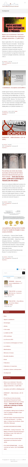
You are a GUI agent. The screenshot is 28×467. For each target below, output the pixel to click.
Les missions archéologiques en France (13, 342)
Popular (8, 277)
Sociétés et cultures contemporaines (12, 369)
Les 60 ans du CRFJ (8, 339)
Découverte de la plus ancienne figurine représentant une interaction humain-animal (13, 440)
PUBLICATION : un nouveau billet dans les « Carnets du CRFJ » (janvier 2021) (13, 293)
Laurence (5, 61)
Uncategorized (8, 63)
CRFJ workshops (8, 336)
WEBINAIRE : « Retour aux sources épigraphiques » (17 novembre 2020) (13, 283)
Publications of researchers (10, 366)
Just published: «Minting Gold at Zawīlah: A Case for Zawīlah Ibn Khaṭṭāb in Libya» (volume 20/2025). (13, 230)
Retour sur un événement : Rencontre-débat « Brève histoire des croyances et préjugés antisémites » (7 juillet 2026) (13, 36)
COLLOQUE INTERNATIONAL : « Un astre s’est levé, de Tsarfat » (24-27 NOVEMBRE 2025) (14, 447)
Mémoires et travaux (9, 353)
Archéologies (7, 322)
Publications (7, 362)
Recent (19, 277)
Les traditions (7, 346)
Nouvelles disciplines (9, 356)
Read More (4, 64)
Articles (5, 326)
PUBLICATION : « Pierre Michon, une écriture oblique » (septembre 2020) (14, 302)
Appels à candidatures (9, 319)
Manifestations (7, 349)
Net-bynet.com (19, 459)
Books (16, 111)
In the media (7, 329)
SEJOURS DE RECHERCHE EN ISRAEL (12, 426)
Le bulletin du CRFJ (8, 333)
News (5, 316)
